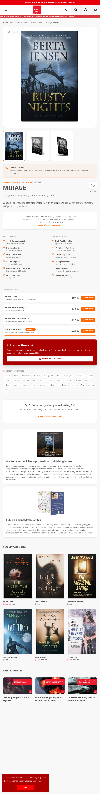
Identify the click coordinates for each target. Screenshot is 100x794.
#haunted (68, 380)
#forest (7, 380)
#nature (25, 385)
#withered (91, 385)
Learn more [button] (37, 781)
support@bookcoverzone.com (50, 225)
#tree (34, 385)
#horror (7, 376)
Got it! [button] (25, 787)
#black (42, 385)
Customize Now (51, 77)
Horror (41, 22)
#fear (82, 385)
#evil (6, 390)
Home (5, 22)
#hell (58, 376)
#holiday (52, 385)
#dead (78, 380)
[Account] (85, 10)
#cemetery (26, 376)
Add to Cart (89, 298)
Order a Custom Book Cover (50, 416)
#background (48, 376)
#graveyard (68, 376)
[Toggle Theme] (66, 10)
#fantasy (26, 380)
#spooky (37, 376)
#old (34, 380)
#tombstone (63, 385)
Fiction (33, 22)
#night (42, 380)
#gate (16, 376)
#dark (51, 380)
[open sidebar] (6, 9)
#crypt (91, 376)
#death (16, 380)
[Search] (75, 10)
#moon (15, 385)
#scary (59, 380)
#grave (73, 385)
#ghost (7, 385)
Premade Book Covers (19, 22)
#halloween (80, 376)
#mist (87, 380)
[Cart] (95, 10)
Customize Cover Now (51, 359)
